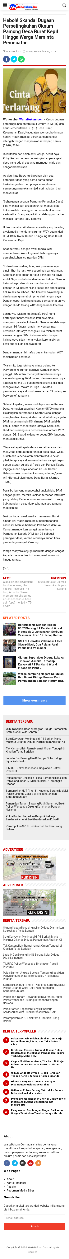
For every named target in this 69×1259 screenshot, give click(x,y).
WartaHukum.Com (38, 1247)
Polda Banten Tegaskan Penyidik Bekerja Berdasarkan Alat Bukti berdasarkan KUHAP (32, 818)
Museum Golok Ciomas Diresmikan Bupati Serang (52, 585)
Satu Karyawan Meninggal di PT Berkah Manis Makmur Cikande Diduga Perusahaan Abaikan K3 (35, 740)
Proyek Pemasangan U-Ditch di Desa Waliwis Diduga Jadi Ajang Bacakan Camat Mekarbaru (38, 1101)
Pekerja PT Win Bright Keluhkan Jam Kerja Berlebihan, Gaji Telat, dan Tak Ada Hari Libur (36, 1041)
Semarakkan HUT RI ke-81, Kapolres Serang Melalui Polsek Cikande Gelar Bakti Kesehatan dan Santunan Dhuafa (37, 793)
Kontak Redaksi (16, 1182)
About (10, 1179)
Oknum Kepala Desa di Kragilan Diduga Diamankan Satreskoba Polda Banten (36, 730)
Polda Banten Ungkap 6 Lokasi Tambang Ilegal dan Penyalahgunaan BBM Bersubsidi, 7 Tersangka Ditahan (36, 781)
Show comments (34, 700)
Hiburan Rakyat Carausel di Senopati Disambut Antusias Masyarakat (33, 1083)
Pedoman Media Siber (20, 1190)
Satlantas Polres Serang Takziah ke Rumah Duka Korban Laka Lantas (37, 1092)
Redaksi (11, 1186)
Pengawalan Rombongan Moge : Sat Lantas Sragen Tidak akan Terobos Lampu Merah (37, 1112)
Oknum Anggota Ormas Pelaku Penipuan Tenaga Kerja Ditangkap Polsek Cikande (35, 1074)
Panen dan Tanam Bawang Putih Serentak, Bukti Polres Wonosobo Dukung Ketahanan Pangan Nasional (35, 806)
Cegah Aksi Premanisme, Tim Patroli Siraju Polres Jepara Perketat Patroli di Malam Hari (37, 1064)
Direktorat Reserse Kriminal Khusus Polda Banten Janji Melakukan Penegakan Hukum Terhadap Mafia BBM (37, 1053)
